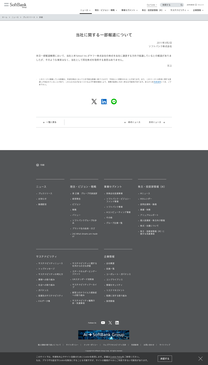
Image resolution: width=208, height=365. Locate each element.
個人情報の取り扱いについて (49, 345)
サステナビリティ (46, 256)
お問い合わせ (149, 345)
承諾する (164, 358)
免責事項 (157, 82)
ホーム (4, 17)
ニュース (15, 17)
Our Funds (151, 5)
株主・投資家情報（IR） (152, 187)
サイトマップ (164, 345)
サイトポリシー (72, 345)
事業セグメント (113, 187)
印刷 (42, 165)
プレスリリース (29, 17)
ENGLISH (201, 5)
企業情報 (109, 256)
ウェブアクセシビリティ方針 (114, 345)
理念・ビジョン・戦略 (83, 187)
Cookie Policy (116, 357)
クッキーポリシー (91, 345)
